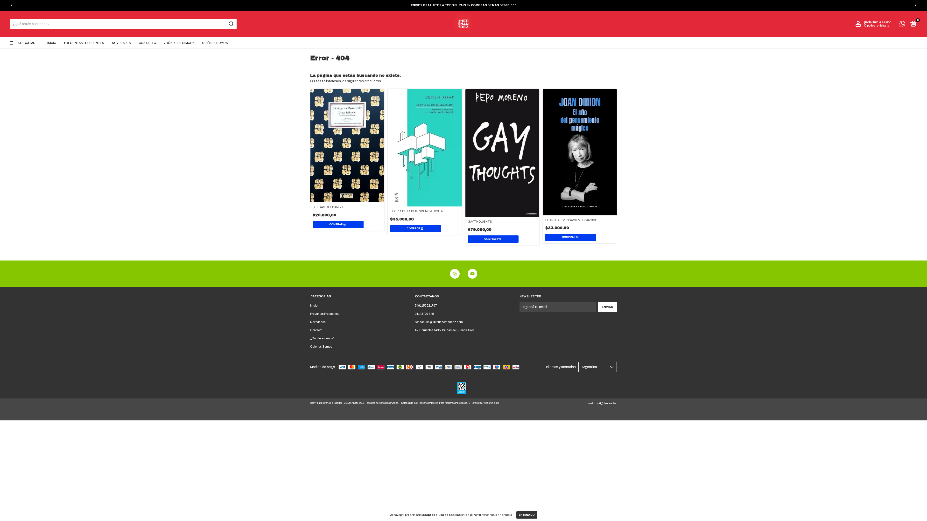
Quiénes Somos (215, 43)
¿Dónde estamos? (179, 43)
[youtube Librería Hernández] (472, 274)
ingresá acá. (461, 403)
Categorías (25, 43)
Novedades (121, 43)
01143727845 (424, 313)
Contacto (147, 43)
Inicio (51, 43)
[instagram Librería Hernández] (455, 274)
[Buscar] (231, 24)
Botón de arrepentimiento (485, 403)
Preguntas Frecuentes (84, 43)
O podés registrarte (876, 25)
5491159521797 (426, 305)
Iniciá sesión (882, 22)
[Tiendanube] (602, 404)
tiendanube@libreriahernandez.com (439, 322)
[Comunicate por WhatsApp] (902, 25)
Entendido (527, 515)
